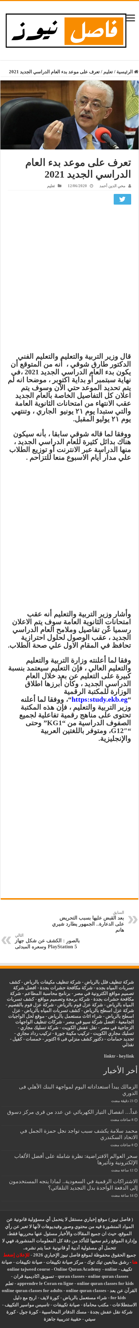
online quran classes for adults (32, 1290)
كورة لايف (49, 1297)
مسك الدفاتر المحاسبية (64, 1311)
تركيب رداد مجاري (34, 1033)
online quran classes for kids (105, 1283)
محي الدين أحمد (112, 186)
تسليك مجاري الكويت (113, 1033)
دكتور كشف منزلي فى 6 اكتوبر (74, 1039)
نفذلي (128, 1044)
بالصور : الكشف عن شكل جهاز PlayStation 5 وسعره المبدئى (47, 941)
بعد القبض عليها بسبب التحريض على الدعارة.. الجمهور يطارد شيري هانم (88, 921)
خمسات (33, 1039)
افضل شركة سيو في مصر (90, 1021)
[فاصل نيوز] (69, 29)
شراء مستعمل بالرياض (85, 1297)
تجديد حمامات (120, 1039)
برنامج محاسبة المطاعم (48, 993)
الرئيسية (125, 71)
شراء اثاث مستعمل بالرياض (75, 1016)
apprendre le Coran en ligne (45, 1283)
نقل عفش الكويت (79, 1027)
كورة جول (28, 1311)
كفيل (17, 1039)
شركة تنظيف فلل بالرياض (109, 982)
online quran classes (108, 1276)
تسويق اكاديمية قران (34, 1276)
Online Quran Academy (77, 1269)
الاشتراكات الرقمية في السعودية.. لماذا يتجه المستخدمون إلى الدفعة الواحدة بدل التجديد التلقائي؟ (73, 1184)
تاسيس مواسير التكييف (27, 1304)
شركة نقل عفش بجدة (111, 1311)
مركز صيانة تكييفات (64, 1262)
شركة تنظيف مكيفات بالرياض (52, 982)
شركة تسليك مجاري (39, 1027)
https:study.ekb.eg (100, 699)
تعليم (108, 71)
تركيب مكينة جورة (72, 1033)
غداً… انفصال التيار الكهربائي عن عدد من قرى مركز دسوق (72, 1112)
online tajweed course (28, 1269)
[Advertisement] (69, 280)
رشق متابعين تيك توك (108, 1262)
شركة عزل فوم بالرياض (80, 1004)
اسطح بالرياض (119, 1016)
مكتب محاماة (96, 1304)
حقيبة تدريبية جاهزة (62, 1319)
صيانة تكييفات (29, 1262)
